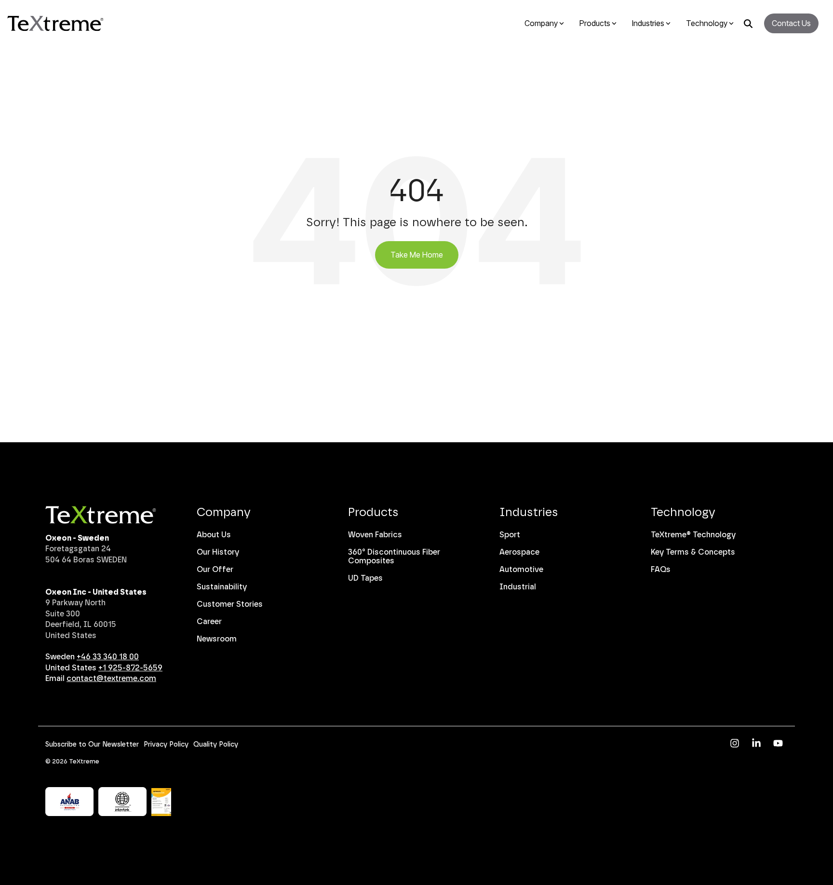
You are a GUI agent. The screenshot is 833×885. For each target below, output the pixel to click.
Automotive (521, 569)
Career (209, 621)
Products (373, 512)
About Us (214, 534)
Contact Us (791, 23)
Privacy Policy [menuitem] (166, 744)
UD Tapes (365, 578)
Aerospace (519, 552)
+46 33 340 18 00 (108, 656)
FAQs (661, 569)
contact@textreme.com (111, 678)
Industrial (517, 586)
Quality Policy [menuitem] (215, 744)
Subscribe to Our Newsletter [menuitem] (92, 744)
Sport (509, 534)
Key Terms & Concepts (693, 552)
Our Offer (215, 569)
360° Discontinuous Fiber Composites (394, 556)
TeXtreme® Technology (693, 534)
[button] (735, 743)
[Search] (748, 23)
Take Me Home (416, 254)
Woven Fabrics (375, 534)
